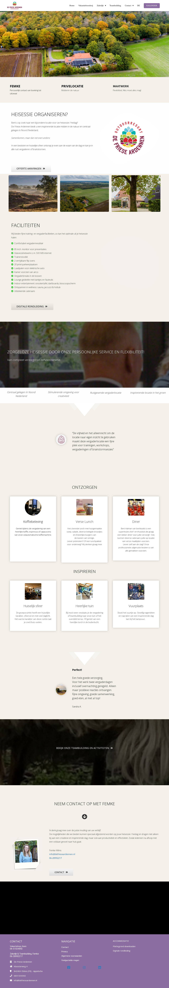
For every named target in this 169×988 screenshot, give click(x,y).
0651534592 (20, 975)
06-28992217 (55, 858)
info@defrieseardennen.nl (62, 854)
